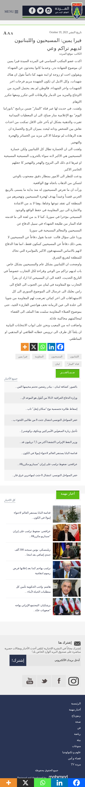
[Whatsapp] (42, 347)
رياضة (77, 734)
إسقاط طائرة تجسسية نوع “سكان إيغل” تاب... (51, 408)
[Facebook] (60, 347)
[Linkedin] (51, 347)
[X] (34, 347)
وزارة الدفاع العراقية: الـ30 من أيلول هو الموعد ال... (48, 397)
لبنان (57, 364)
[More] (25, 347)
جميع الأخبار (10, 378)
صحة (78, 721)
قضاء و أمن (74, 758)
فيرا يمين (22, 356)
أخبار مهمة (75, 709)
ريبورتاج (76, 715)
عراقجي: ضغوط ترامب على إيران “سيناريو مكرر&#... (47, 464)
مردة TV (76, 764)
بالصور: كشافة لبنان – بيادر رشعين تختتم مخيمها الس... (46, 386)
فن (79, 727)
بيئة (79, 740)
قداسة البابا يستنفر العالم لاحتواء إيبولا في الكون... (49, 453)
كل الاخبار (9, 500)
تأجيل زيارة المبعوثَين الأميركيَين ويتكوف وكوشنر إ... (48, 431)
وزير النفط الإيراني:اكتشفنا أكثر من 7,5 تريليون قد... (48, 442)
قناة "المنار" (73, 364)
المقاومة (39, 356)
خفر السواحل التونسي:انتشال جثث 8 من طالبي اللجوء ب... (44, 419)
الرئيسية (76, 703)
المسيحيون (56, 356)
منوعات (76, 746)
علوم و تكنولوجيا (71, 752)
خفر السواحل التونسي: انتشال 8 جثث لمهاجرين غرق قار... (44, 475)
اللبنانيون (74, 356)
